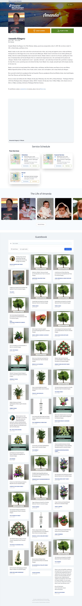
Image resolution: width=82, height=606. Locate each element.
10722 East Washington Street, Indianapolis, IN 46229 (30, 162)
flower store (43, 89)
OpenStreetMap (42, 602)
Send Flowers (34, 181)
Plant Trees (35, 165)
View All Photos (41, 224)
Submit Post (68, 249)
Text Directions (25, 165)
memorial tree (23, 89)
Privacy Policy (37, 600)
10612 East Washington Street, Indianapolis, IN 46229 (30, 178)
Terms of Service (44, 600)
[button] (15, 158)
